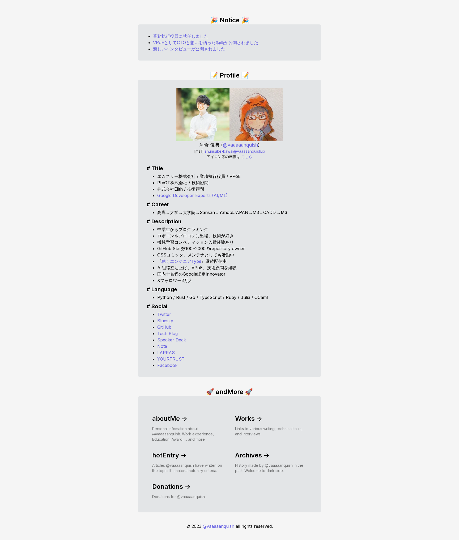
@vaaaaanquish (218, 526)
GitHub (164, 327)
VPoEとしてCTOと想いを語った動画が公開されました (205, 42)
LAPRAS (166, 352)
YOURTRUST (171, 359)
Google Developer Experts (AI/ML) (192, 195)
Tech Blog (167, 333)
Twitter (164, 314)
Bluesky (165, 320)
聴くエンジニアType (181, 261)
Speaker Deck (171, 339)
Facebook (167, 365)
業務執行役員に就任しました (180, 36)
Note (162, 346)
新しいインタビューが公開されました (189, 49)
